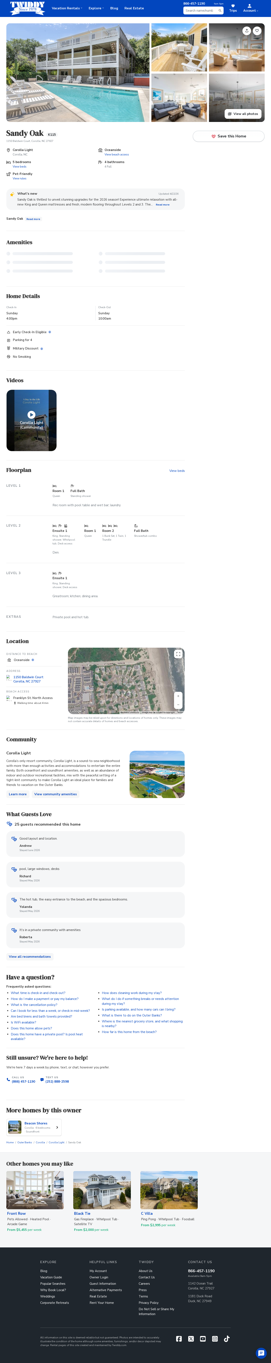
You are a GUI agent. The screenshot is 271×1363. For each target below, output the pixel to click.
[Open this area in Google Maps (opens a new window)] (76, 711)
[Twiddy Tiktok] (227, 1340)
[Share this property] (246, 31)
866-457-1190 (201, 1271)
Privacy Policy (149, 1303)
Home (10, 1142)
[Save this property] (257, 31)
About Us (145, 1271)
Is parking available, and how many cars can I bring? (139, 1009)
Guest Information (103, 1284)
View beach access (117, 154)
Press (143, 1290)
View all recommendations (30, 957)
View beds (19, 167)
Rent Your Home (102, 1303)
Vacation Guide (51, 1277)
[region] (126, 681)
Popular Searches (52, 1284)
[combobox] (203, 10)
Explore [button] (95, 8)
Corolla (40, 1142)
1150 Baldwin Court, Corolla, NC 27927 (29, 141)
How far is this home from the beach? (129, 1032)
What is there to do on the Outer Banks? (132, 1015)
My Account (98, 1271)
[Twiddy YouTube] (204, 1340)
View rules (19, 178)
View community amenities (55, 794)
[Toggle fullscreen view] (178, 654)
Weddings (47, 1296)
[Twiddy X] (192, 1340)
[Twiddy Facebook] (180, 1340)
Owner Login (99, 1277)
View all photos (245, 114)
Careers (144, 1284)
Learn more (18, 794)
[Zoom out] (178, 704)
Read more (163, 204)
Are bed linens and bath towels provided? (41, 1016)
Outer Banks (24, 1142)
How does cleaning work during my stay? (132, 993)
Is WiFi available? (23, 1022)
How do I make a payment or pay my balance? (45, 999)
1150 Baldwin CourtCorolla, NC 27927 (28, 679)
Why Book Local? (53, 1290)
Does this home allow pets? (31, 1028)
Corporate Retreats (54, 1303)
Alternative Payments (106, 1290)
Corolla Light (56, 1142)
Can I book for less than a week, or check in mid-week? (50, 1011)
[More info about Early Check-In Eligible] (50, 332)
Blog (114, 8)
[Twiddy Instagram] (216, 1340)
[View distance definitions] (33, 660)
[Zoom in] (178, 696)
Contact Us (147, 1277)
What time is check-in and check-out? (38, 993)
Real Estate (134, 8)
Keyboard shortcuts (129, 712)
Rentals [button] (66, 8)
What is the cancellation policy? (34, 1005)
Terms (180, 712)
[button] (250, 8)
